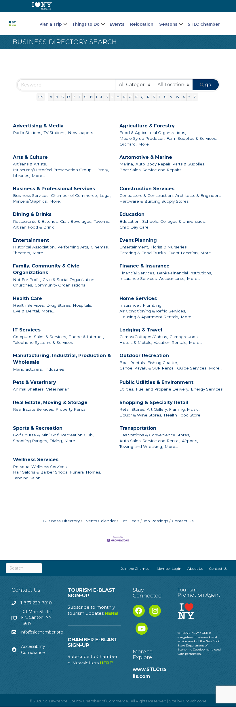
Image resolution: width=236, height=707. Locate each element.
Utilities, (126, 389)
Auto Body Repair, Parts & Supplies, (170, 164)
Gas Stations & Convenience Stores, (154, 435)
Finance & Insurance (144, 266)
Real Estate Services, (33, 409)
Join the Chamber (136, 568)
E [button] (74, 97)
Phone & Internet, (86, 336)
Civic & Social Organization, (69, 279)
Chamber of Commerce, (74, 195)
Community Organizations (60, 285)
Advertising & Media (38, 126)
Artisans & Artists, (30, 164)
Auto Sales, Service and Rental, (149, 440)
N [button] (124, 97)
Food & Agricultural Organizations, (152, 132)
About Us (195, 568)
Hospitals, (82, 305)
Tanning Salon (27, 478)
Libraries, (21, 175)
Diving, (56, 440)
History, (101, 169)
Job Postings (155, 521)
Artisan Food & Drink (33, 227)
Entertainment (31, 240)
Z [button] (195, 97)
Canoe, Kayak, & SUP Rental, (147, 368)
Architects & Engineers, (198, 195)
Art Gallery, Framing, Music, (173, 409)
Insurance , (130, 305)
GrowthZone (195, 701)
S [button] (154, 97)
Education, (129, 221)
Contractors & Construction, (146, 195)
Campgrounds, (184, 336)
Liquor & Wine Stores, (140, 415)
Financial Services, (137, 273)
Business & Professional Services (54, 188)
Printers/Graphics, (30, 201)
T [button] (159, 97)
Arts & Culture (30, 157)
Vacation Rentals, (170, 342)
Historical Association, (34, 247)
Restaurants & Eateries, (35, 221)
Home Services (138, 298)
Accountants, (172, 278)
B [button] (57, 97)
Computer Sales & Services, (40, 336)
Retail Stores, (132, 409)
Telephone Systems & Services (43, 342)
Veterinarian (57, 389)
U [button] (165, 97)
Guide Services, (192, 368)
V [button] (171, 97)
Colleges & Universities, (182, 221)
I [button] (96, 97)
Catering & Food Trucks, (142, 252)
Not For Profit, (27, 279)
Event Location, (183, 252)
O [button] (130, 97)
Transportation (137, 428)
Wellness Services (35, 459)
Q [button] (142, 97)
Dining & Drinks (32, 214)
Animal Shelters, (28, 389)
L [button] (112, 97)
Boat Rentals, (132, 362)
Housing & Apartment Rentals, (149, 316)
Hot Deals (129, 521)
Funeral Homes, (85, 472)
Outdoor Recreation (144, 355)
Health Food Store (182, 415)
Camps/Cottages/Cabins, (143, 336)
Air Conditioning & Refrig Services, (152, 311)
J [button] (101, 97)
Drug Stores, (58, 305)
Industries (54, 369)
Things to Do (86, 24)
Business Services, (31, 195)
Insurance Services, (138, 278)
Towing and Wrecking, (141, 446)
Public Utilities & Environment (156, 382)
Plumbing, (152, 305)
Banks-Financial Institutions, (184, 273)
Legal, (105, 195)
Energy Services (206, 389)
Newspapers (80, 132)
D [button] (68, 97)
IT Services (27, 330)
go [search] (208, 84)
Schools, (150, 221)
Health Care (27, 298)
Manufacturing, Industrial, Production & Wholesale (62, 359)
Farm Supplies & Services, (191, 138)
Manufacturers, (28, 369)
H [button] (91, 97)
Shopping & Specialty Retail (153, 402)
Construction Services (146, 188)
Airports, (190, 440)
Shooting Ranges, (30, 440)
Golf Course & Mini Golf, (36, 435)
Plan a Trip (50, 24)
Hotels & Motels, (135, 342)
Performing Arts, (73, 247)
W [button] (177, 97)
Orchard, (127, 144)
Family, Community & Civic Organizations (46, 269)
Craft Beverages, (76, 221)
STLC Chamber (204, 24)
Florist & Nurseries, (169, 247)
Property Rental (71, 409)
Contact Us (182, 521)
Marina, (126, 164)
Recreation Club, (77, 435)
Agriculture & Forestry (147, 126)
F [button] (80, 97)
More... (144, 144)
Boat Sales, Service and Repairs (150, 169)
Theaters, (22, 252)
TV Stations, (55, 132)
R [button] (148, 97)
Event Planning (138, 240)
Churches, (23, 285)
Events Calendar (99, 521)
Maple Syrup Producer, (142, 138)
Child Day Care (134, 227)
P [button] (136, 97)
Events (117, 24)
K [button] (107, 97)
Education (131, 214)
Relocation (141, 24)
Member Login (169, 568)
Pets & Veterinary (34, 382)
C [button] (63, 97)
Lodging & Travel (140, 330)
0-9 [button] (41, 97)
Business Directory (61, 521)
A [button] (51, 97)
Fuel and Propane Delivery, (162, 389)
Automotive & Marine (145, 157)
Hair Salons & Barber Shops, (40, 472)
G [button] (85, 97)
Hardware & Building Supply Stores (154, 201)
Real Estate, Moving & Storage (50, 402)
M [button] (118, 97)
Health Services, (29, 305)
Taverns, (102, 221)
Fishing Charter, (162, 362)
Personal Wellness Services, (40, 466)
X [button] (184, 97)
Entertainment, (134, 247)
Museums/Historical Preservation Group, (52, 169)
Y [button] (189, 97)
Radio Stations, (27, 132)
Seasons (168, 24)
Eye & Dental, (26, 311)
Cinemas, (100, 247)
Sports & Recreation (37, 428)
